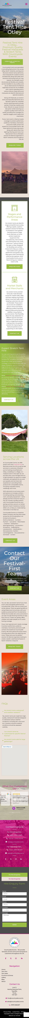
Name (4, 891)
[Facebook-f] (6, 859)
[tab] (14, 875)
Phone (4, 902)
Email (4, 896)
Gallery (4, 977)
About (3, 981)
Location (5, 907)
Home (3, 969)
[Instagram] (16, 859)
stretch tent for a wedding (14, 386)
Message (5, 913)
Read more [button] (6, 803)
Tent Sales (5, 973)
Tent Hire (4, 971)
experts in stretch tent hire (13, 375)
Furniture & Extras (7, 975)
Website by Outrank (14, 1015)
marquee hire (18, 464)
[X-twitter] (11, 859)
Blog (3, 979)
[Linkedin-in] (21, 859)
